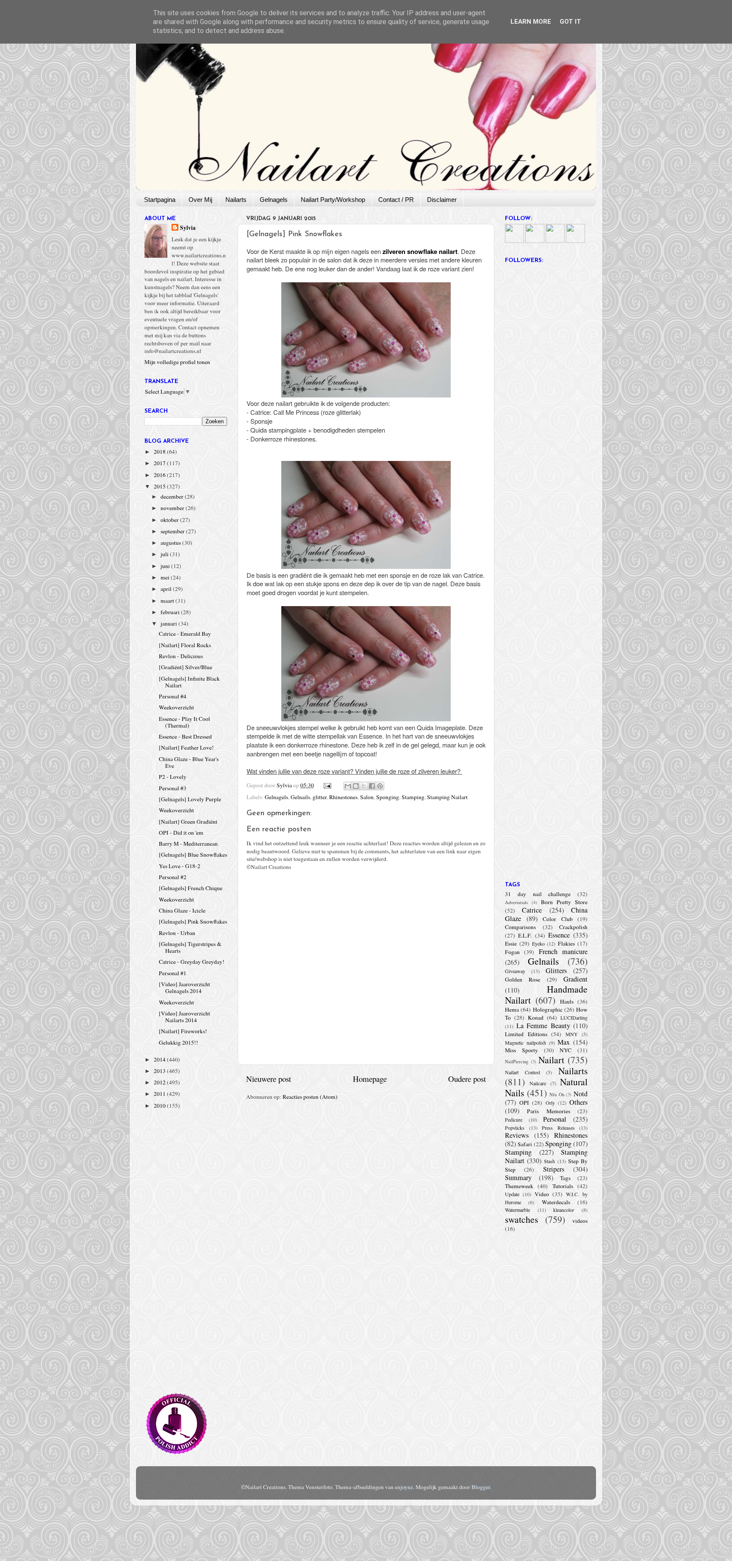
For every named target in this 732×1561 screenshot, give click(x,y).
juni (166, 566)
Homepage (370, 1078)
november (173, 508)
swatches (521, 1219)
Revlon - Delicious (181, 656)
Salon (367, 797)
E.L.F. (525, 935)
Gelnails (300, 797)
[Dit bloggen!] (356, 786)
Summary (518, 1177)
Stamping (413, 797)
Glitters (556, 970)
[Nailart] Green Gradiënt (188, 821)
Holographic (548, 1009)
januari (169, 623)
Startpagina (159, 199)
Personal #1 (172, 973)
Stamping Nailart (447, 797)
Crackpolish (573, 927)
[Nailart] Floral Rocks (185, 645)
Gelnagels (274, 199)
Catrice (532, 910)
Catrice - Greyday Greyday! (192, 961)
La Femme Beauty (543, 1025)
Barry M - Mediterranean (188, 843)
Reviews (517, 1135)
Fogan (512, 952)
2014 (160, 1059)
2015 (160, 486)
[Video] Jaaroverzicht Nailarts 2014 (184, 1016)
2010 (160, 1105)
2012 (160, 1082)
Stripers (553, 1169)
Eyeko (538, 943)
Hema (512, 1009)
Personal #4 (172, 696)
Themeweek (519, 1186)
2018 (160, 451)
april (167, 589)
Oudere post (467, 1078)
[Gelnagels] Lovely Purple (190, 799)
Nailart (551, 1060)
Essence (559, 935)
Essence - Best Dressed (185, 736)
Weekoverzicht (176, 707)
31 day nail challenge (538, 894)
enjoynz (404, 1487)
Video (542, 1194)
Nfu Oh (556, 1095)
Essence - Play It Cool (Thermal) (184, 722)
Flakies (566, 943)
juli (165, 554)
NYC (565, 1050)
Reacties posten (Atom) (310, 1096)
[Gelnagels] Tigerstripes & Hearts (190, 947)
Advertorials (516, 902)
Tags (565, 1178)
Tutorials (562, 1186)
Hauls (567, 1001)
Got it (570, 21)
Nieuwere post (268, 1078)
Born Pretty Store (564, 902)
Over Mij (200, 199)
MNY (572, 1034)
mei (166, 577)
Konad (535, 1017)
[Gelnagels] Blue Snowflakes (193, 854)
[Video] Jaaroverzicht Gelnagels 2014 (184, 987)
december (173, 496)
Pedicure (513, 1119)
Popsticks (514, 1127)
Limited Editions (526, 1034)
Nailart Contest (522, 1072)
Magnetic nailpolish (525, 1042)
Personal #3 (172, 788)
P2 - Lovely (172, 776)
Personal (554, 1119)
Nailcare (538, 1083)
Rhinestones (343, 797)
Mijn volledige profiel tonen (177, 362)
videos (580, 1221)
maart (168, 600)
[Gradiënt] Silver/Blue (185, 667)
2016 (160, 475)
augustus (171, 542)
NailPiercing (516, 1062)
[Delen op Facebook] (372, 786)
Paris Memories (548, 1111)
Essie (511, 943)
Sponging (387, 797)
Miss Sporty (521, 1050)
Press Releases (558, 1127)
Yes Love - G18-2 (179, 866)
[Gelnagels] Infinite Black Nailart (189, 682)
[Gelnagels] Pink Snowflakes (193, 921)
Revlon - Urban (177, 933)
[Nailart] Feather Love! (186, 747)
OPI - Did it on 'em (181, 832)
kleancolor (563, 1209)
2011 (160, 1094)
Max (563, 1042)
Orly (550, 1102)
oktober (170, 520)
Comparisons (520, 927)
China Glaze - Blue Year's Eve (189, 762)
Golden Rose (522, 979)
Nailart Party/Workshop (333, 199)
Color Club (558, 919)
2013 (160, 1071)
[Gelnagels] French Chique (190, 888)
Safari (525, 1144)
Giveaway (515, 971)
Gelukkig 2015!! (178, 1042)
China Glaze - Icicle (182, 910)
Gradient (575, 979)
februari (171, 612)
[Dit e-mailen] (348, 786)
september (173, 531)
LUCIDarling (574, 1017)
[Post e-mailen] (327, 785)
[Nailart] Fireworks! (183, 1031)
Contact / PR (396, 199)
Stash (549, 1161)
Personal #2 (172, 877)
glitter (320, 797)
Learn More (530, 21)
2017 (160, 463)
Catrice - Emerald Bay (185, 633)
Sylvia (188, 228)
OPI (524, 1102)
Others (578, 1102)
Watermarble (517, 1209)
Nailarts (236, 199)
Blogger (480, 1487)
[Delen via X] (364, 786)
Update (512, 1194)
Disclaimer (442, 199)
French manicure (563, 951)
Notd (581, 1093)
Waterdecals (556, 1202)
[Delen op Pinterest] (380, 786)
